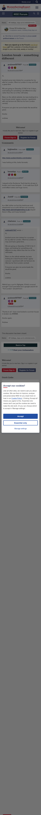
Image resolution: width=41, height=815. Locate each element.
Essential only (20, 423)
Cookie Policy (16, 398)
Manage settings (20, 428)
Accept (20, 416)
